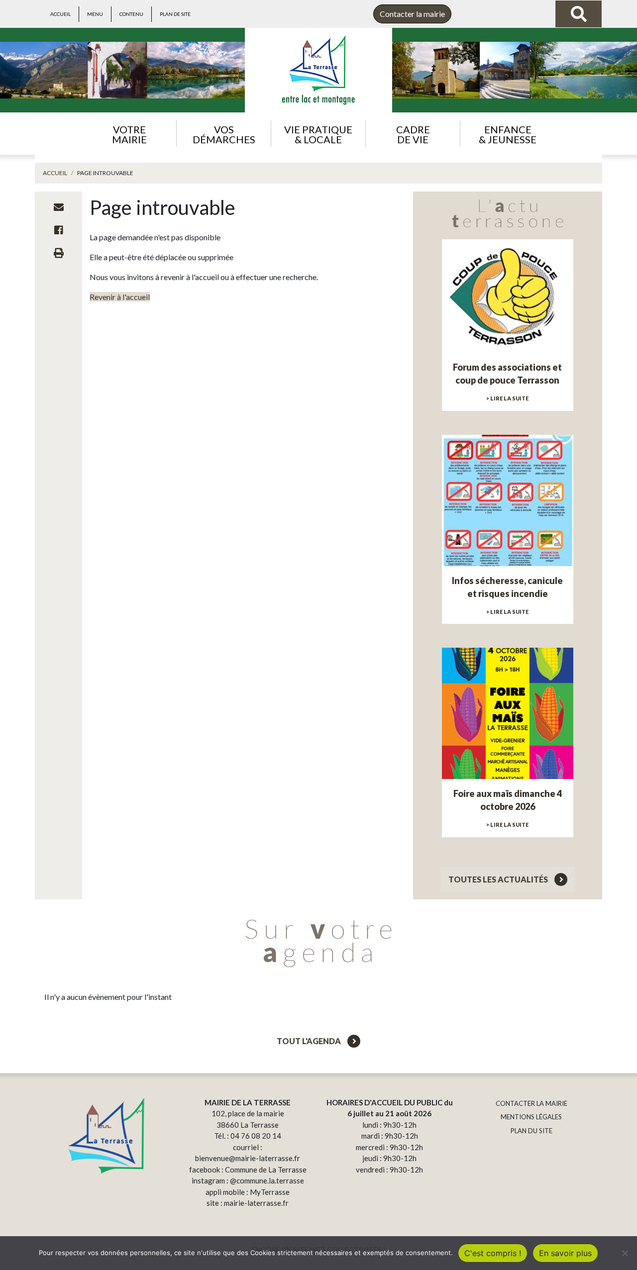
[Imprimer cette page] (59, 252)
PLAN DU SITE (531, 1131)
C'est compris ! (492, 1253)
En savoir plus (565, 1253)
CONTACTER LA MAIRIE (531, 1103)
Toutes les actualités (498, 879)
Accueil (60, 14)
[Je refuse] (625, 1253)
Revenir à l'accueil (120, 296)
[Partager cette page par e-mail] (59, 206)
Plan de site (175, 14)
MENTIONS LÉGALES (531, 1117)
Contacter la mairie (412, 13)
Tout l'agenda (309, 1041)
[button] (129, 133)
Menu (95, 14)
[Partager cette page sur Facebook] (58, 229)
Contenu (131, 14)
